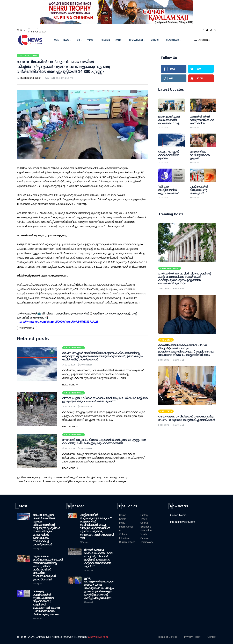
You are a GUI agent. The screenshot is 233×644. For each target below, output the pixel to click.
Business (145, 526)
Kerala (122, 518)
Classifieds (172, 40)
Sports (144, 522)
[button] (21, 30)
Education (146, 530)
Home (56, 40)
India (122, 522)
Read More (68, 385)
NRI (78, 40)
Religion (105, 40)
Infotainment (136, 40)
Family (118, 40)
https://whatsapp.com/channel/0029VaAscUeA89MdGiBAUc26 (57, 321)
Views (90, 40)
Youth (143, 534)
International (126, 526)
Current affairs (127, 542)
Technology (147, 542)
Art (120, 530)
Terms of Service (167, 636)
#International (26, 328)
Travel (143, 518)
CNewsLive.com (98, 636)
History (144, 515)
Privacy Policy (192, 636)
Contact (211, 636)
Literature (124, 538)
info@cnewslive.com (182, 521)
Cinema (144, 538)
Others (155, 40)
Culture (123, 534)
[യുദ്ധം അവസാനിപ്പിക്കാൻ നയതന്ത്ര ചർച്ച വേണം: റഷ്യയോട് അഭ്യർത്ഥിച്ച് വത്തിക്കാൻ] (187, 385)
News (66, 40)
